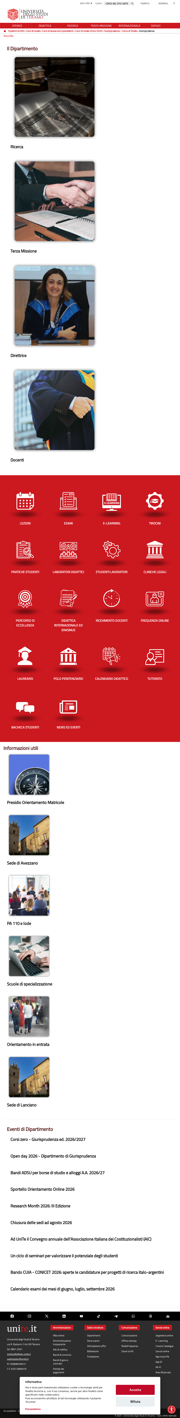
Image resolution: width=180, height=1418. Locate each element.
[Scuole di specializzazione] (29, 955)
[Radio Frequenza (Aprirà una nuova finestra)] (167, 1316)
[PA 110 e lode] (29, 895)
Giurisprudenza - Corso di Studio (120, 31)
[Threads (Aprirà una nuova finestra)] (150, 1316)
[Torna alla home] (28, 14)
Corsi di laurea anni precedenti (57, 31)
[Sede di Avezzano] (29, 834)
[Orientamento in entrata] (29, 1016)
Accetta (135, 1390)
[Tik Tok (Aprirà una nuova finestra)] (98, 1316)
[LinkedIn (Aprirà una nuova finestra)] (64, 1316)
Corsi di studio (33, 31)
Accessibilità (10, 1411)
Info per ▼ (86, 3)
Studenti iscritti (16, 31)
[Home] (5, 31)
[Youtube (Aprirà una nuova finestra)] (81, 1316)
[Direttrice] (54, 305)
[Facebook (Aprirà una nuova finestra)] (12, 1316)
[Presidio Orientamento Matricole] (29, 774)
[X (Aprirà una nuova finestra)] (46, 1316)
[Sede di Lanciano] (29, 1076)
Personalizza (33, 1409)
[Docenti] (54, 409)
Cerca (99, 3)
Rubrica (145, 3)
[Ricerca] (54, 96)
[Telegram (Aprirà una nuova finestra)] (115, 1316)
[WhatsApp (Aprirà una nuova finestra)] (133, 1316)
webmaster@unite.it (18, 1359)
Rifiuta (135, 1401)
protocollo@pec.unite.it (19, 1354)
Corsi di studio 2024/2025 (88, 31)
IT (174, 3)
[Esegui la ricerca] (132, 3)
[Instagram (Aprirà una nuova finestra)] (29, 1316)
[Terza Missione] (54, 201)
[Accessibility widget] (171, 1409)
